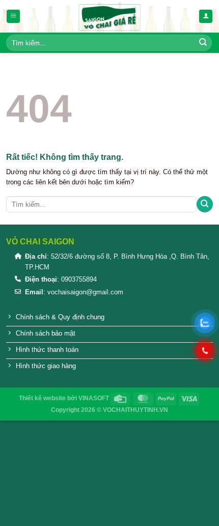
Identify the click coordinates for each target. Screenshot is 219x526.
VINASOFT (93, 398)
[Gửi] (203, 43)
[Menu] (13, 16)
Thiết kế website (42, 398)
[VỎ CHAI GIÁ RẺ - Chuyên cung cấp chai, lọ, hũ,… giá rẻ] (109, 16)
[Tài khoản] (205, 16)
